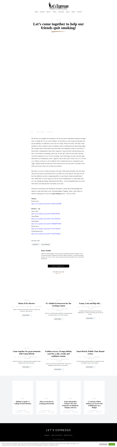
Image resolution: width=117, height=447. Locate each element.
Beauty (48, 11)
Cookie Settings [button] (103, 444)
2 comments (59, 360)
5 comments (91, 308)
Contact (79, 11)
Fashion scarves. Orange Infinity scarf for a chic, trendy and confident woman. (58, 353)
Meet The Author (57, 435)
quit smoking (46, 244)
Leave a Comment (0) (58, 266)
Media (73, 11)
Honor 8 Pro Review (26, 303)
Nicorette (36, 244)
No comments (38, 306)
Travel (55, 11)
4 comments (27, 412)
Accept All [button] (112, 444)
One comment (27, 358)
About (68, 11)
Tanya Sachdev (40, 131)
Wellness (61, 11)
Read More (26, 315)
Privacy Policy (68, 435)
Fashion (42, 11)
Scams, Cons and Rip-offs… (90, 303)
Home (36, 11)
